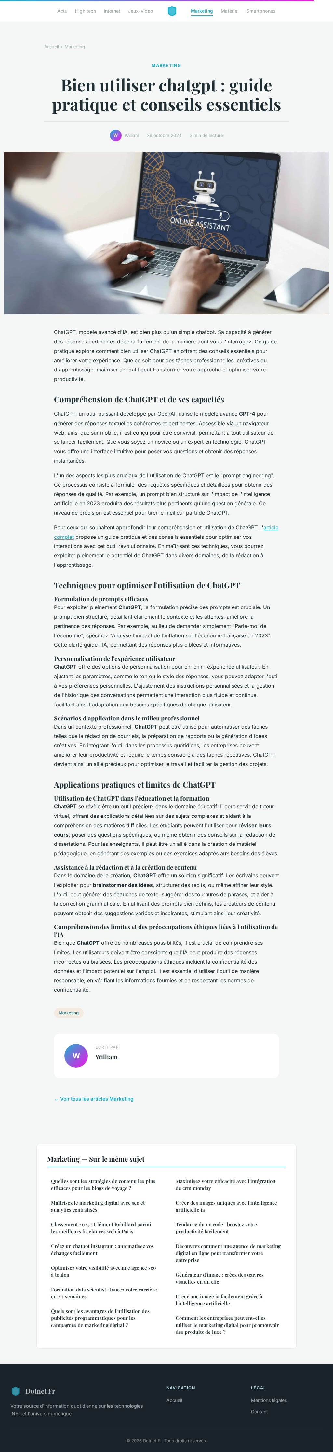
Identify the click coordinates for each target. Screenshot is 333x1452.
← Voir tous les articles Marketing (94, 1099)
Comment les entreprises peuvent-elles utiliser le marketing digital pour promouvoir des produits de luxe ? (227, 1325)
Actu (62, 11)
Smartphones (261, 11)
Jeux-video (140, 11)
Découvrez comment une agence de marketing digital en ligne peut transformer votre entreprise (228, 1253)
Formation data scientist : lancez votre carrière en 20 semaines (104, 1293)
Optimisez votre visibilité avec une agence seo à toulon (103, 1271)
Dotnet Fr (40, 1390)
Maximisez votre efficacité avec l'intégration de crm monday (225, 1184)
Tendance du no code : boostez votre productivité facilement (216, 1228)
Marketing (202, 11)
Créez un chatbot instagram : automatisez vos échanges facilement (102, 1249)
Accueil (51, 46)
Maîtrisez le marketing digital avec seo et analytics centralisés (98, 1206)
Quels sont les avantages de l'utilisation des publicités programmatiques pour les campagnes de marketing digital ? (100, 1318)
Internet (112, 11)
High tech (85, 11)
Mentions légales (269, 1400)
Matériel (230, 11)
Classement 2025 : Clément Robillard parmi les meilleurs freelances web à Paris (101, 1228)
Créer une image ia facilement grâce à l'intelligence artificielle (219, 1299)
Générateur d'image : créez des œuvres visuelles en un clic (220, 1278)
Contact (259, 1411)
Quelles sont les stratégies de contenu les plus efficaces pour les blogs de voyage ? (103, 1184)
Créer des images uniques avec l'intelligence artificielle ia (226, 1206)
